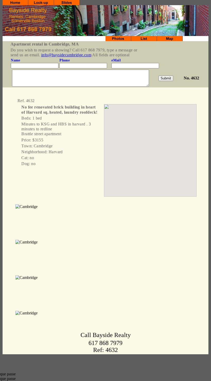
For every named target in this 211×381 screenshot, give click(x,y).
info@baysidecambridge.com (66, 55)
